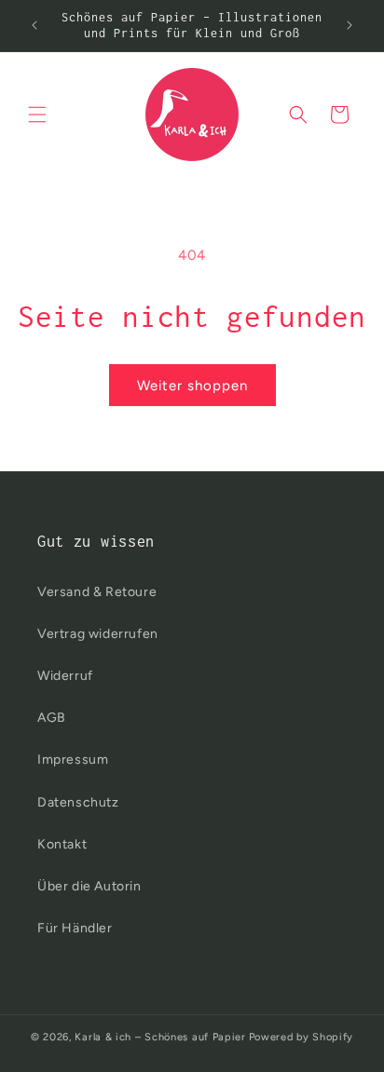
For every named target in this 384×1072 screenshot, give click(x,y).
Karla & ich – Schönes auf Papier (160, 1037)
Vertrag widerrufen (97, 634)
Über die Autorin (89, 886)
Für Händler (75, 928)
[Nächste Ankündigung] (349, 25)
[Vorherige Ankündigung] (34, 25)
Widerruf (65, 676)
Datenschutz (78, 802)
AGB (51, 718)
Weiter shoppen (192, 385)
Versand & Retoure (97, 592)
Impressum (72, 759)
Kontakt (62, 844)
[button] (37, 114)
